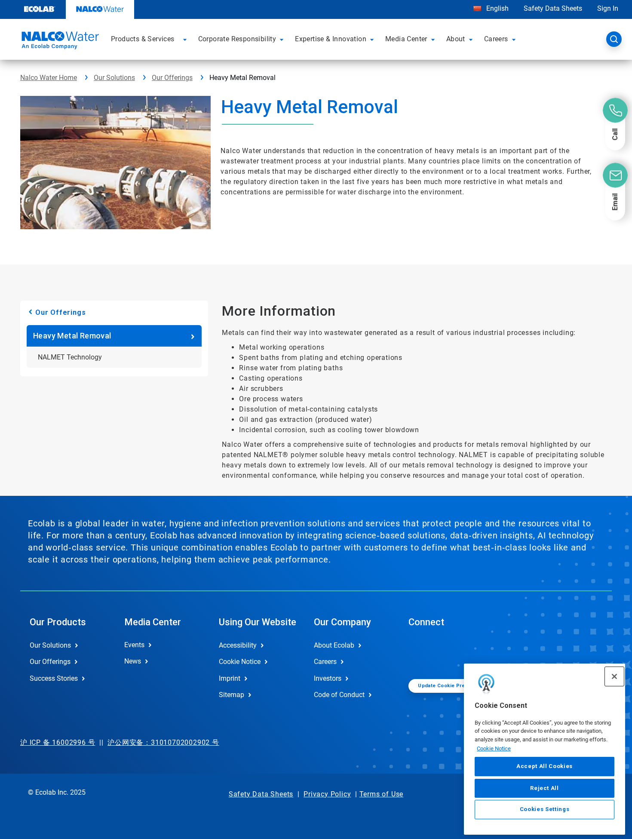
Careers (325, 662)
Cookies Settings (545, 809)
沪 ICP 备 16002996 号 (57, 742)
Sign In (607, 8)
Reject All (544, 787)
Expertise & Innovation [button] (330, 39)
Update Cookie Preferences (453, 685)
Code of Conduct (339, 695)
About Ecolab (334, 645)
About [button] (455, 39)
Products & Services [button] (143, 39)
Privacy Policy (327, 794)
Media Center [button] (406, 39)
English (497, 8)
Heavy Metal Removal (72, 335)
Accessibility (238, 645)
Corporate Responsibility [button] (237, 39)
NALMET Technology (70, 357)
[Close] (614, 676)
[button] (186, 39)
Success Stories (54, 678)
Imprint (229, 678)
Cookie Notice (494, 748)
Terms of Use (381, 794)
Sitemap (231, 695)
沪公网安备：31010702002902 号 (163, 742)
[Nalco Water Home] (59, 41)
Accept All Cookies (544, 766)
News (132, 661)
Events (134, 645)
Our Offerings (172, 78)
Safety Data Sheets (553, 8)
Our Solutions (114, 78)
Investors (327, 678)
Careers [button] (496, 39)
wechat (421, 652)
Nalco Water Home (48, 78)
